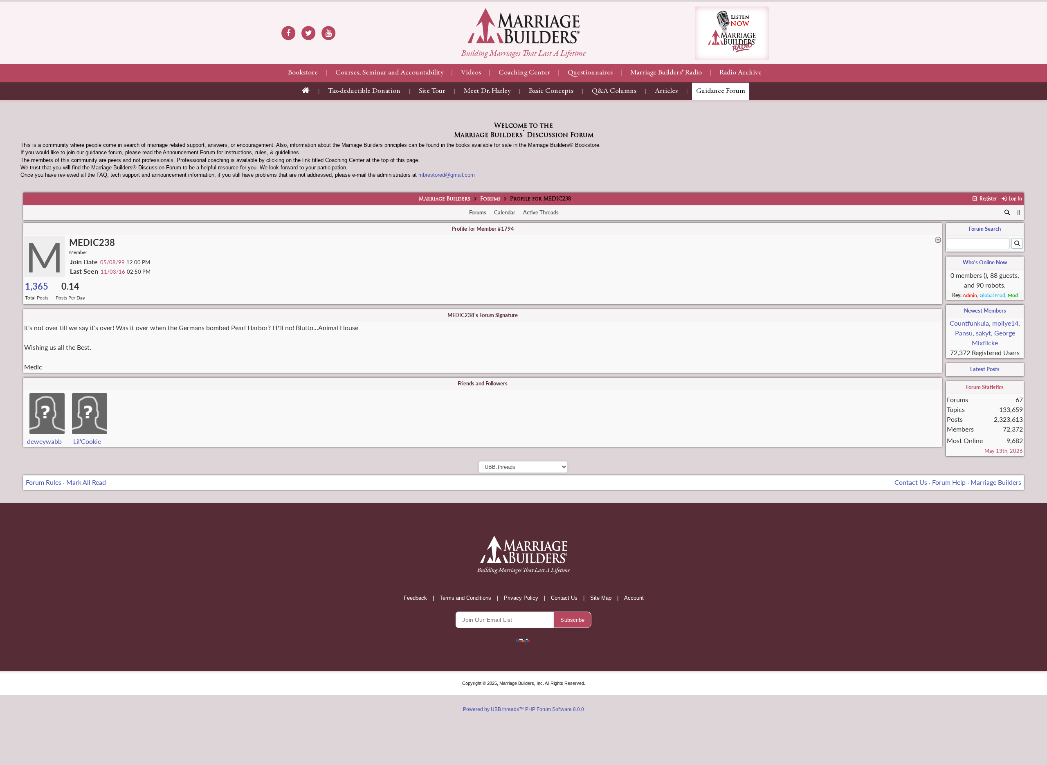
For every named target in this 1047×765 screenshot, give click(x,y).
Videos (471, 72)
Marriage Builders (444, 199)
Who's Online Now (985, 262)
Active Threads (541, 212)
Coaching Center (524, 72)
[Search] (1007, 213)
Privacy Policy (521, 598)
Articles (666, 91)
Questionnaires (590, 72)
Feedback (415, 598)
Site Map (600, 598)
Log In (1014, 199)
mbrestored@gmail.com (446, 175)
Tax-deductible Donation (364, 91)
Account (634, 598)
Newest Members (985, 310)
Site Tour (432, 91)
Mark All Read (86, 482)
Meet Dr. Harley (487, 91)
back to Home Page (523, 26)
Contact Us (910, 482)
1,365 (36, 286)
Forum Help (949, 482)
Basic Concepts (551, 91)
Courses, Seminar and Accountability (389, 72)
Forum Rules (43, 482)
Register (987, 199)
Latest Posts (985, 369)
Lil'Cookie (87, 441)
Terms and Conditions (465, 598)
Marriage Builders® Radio (666, 72)
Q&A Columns (614, 91)
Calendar (504, 212)
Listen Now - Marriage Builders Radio (732, 33)
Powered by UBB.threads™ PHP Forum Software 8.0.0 (523, 709)
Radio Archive (740, 72)
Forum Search (985, 228)
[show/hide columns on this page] (1018, 212)
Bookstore (303, 72)
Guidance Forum (720, 91)
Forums (490, 199)
